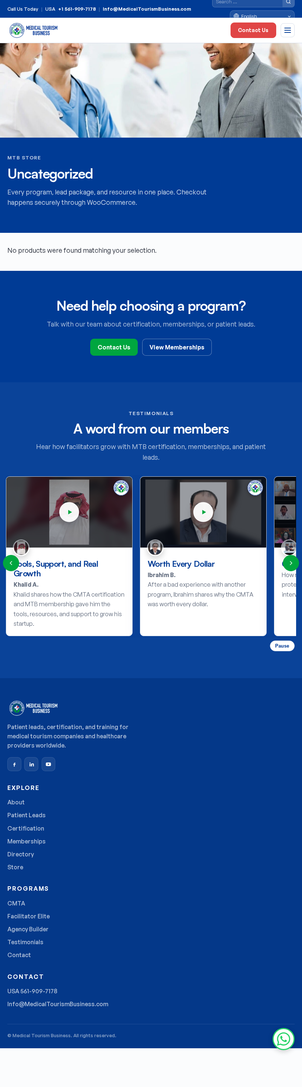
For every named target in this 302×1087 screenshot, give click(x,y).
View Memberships (177, 347)
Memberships (26, 841)
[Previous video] (11, 563)
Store (15, 867)
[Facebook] (14, 764)
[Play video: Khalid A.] (69, 512)
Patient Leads (26, 815)
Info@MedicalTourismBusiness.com (147, 9)
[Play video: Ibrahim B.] (203, 512)
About (16, 802)
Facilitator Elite (28, 916)
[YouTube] (49, 764)
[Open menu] (288, 30)
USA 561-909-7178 (32, 991)
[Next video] (291, 563)
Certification (25, 828)
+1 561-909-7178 (77, 9)
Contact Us (253, 30)
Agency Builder (28, 929)
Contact (19, 955)
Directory (20, 854)
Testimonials (25, 942)
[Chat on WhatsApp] (284, 1039)
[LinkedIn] (31, 764)
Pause (282, 646)
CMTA (16, 903)
